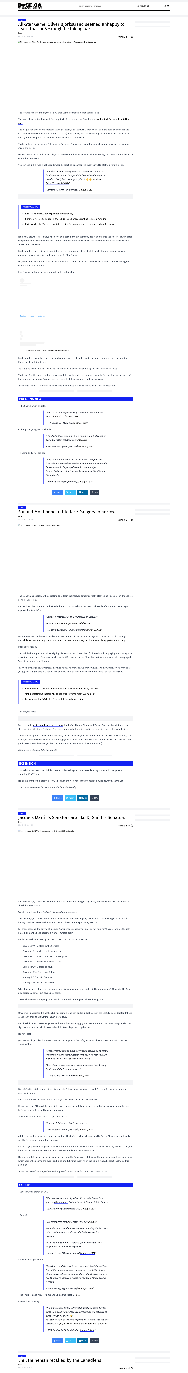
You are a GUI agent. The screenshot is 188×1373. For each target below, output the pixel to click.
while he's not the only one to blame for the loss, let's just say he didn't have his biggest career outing (74, 640)
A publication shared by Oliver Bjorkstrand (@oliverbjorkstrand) (47, 350)
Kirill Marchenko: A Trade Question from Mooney (49, 213)
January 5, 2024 (86, 189)
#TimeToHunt (81, 440)
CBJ (49, 459)
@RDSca (92, 1221)
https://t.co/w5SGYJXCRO (65, 416)
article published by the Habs (48, 725)
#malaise (96, 179)
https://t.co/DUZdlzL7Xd (57, 183)
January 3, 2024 (81, 1075)
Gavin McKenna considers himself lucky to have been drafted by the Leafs (62, 688)
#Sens (70, 1058)
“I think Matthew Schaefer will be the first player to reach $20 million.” (60, 694)
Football (88, 6)
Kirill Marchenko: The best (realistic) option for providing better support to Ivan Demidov (69, 224)
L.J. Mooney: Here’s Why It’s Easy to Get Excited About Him (54, 699)
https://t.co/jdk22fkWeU (68, 1323)
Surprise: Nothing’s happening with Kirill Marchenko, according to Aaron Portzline (65, 219)
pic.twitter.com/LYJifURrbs (94, 1323)
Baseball (97, 6)
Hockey (81, 6)
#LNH (99, 1242)
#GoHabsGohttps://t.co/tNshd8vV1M (72, 623)
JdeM (78, 1295)
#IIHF (69, 1221)
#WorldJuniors (61, 1202)
